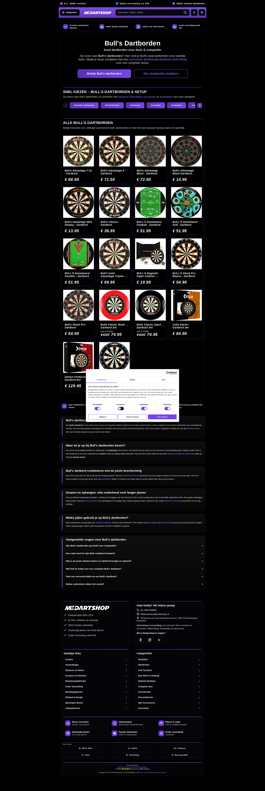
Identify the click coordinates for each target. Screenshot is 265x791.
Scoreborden (144, 692)
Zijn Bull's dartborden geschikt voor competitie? (91, 545)
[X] (159, 640)
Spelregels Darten (74, 703)
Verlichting (135, 105)
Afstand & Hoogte (74, 697)
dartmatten (166, 96)
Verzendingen (72, 665)
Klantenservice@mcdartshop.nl (154, 614)
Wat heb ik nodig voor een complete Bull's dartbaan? (93, 569)
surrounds (149, 96)
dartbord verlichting (130, 96)
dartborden (192, 428)
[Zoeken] (186, 12)
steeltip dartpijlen (103, 523)
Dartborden (143, 665)
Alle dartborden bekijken (160, 73)
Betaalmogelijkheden (75, 681)
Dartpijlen (143, 659)
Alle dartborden (112, 105)
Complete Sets (145, 686)
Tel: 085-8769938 (148, 610)
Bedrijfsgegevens (74, 692)
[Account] (194, 12)
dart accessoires (90, 501)
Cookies (163, 772)
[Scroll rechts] (199, 105)
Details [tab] (132, 380)
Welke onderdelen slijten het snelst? (85, 584)
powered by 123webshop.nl (193, 782)
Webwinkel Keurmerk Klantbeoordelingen (132, 767)
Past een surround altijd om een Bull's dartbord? (91, 576)
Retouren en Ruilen (74, 670)
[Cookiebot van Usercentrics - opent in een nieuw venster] (168, 372)
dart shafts (165, 523)
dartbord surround (131, 476)
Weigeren (102, 417)
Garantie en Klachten (75, 676)
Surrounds (156, 105)
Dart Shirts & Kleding (148, 676)
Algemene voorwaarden (144, 772)
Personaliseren (145, 697)
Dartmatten (176, 105)
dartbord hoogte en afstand (179, 454)
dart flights (152, 523)
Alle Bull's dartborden (84, 105)
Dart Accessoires (146, 703)
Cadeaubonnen (72, 708)
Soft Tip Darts (145, 670)
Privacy (156, 772)
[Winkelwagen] (202, 12)
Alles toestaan (162, 417)
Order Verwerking (74, 686)
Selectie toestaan (132, 417)
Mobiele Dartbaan (146, 681)
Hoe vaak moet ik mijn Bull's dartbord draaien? (90, 553)
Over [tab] (163, 380)
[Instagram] (150, 640)
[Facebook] (140, 640)
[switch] (121, 408)
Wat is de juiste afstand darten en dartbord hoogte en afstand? (99, 561)
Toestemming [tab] (101, 380)
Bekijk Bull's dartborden (104, 73)
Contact (69, 659)
